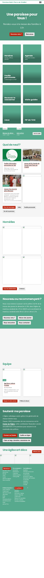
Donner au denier (19, 499)
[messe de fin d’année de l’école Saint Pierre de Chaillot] (32, 155)
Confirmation (26, 475)
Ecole (4, 496)
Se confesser (26, 473)
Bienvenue (29, 34)
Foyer (4, 502)
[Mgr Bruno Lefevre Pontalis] (12, 374)
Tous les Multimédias (10, 288)
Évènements (16, 471)
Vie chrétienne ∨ (27, 468)
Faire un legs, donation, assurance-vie (17, 440)
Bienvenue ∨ (6, 468)
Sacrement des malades (29, 478)
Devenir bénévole (19, 495)
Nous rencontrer (9, 323)
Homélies (25, 481)
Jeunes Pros (5, 504)
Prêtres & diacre (24, 401)
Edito (19, 207)
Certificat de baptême (20, 501)
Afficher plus (36, 451)
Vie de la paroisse (9, 211)
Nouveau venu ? (16, 34)
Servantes (5, 494)
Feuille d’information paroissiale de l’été (10, 164)
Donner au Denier (10, 435)
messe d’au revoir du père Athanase (10, 190)
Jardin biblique (6, 489)
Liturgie (25, 484)
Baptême (25, 470)
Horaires (17, 490)
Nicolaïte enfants (7, 499)
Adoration (20, 133)
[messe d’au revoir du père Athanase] (12, 181)
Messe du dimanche (10, 133)
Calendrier (15, 473)
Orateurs (22, 288)
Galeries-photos (17, 475)
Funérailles (26, 479)
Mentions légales (7, 478)
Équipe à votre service (10, 401)
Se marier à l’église (28, 476)
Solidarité (25, 483)
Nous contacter (24, 323)
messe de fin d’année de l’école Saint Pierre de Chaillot (31, 165)
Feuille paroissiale (29, 207)
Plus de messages (9, 207)
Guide (4, 477)
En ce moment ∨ (17, 468)
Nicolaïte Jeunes (7, 500)
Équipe (4, 474)
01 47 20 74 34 (7, 387)
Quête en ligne (25, 435)
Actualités (15, 470)
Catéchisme (5, 491)
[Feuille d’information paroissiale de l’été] (12, 155)
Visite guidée (16, 476)
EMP (4, 497)
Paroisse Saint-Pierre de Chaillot (14, 2)
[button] (7, 459)
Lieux (4, 475)
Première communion (28, 471)
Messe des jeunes (25, 318)
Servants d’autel (7, 493)
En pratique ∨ (18, 488)
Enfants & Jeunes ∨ (8, 488)
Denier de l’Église (9, 424)
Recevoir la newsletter (20, 498)
